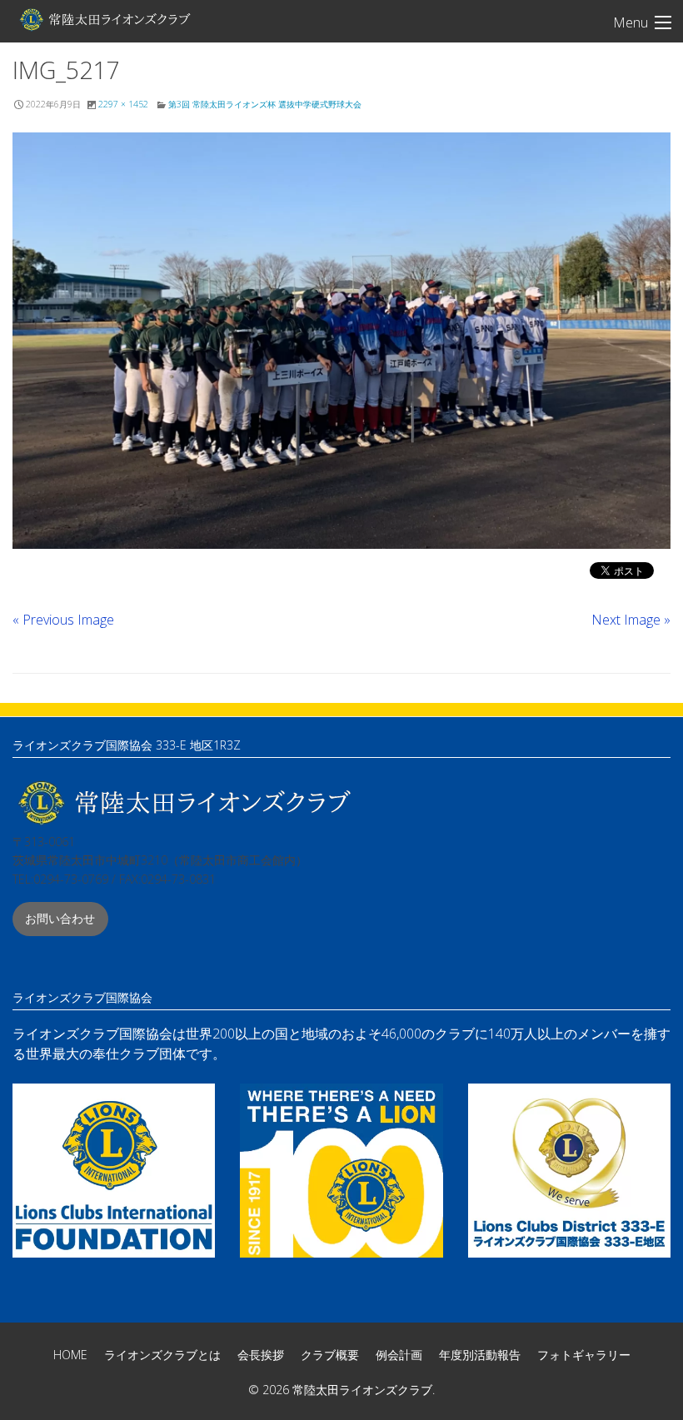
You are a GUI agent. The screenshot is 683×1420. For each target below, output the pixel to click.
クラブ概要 (330, 1355)
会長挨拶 (260, 1355)
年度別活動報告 (480, 1355)
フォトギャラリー (584, 1355)
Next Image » (631, 619)
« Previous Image (63, 619)
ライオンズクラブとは (162, 1355)
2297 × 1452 (123, 104)
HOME (70, 1355)
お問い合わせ (60, 918)
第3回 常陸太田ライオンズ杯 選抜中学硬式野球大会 (264, 104)
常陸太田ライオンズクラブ (104, 19)
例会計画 (399, 1355)
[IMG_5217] (341, 340)
